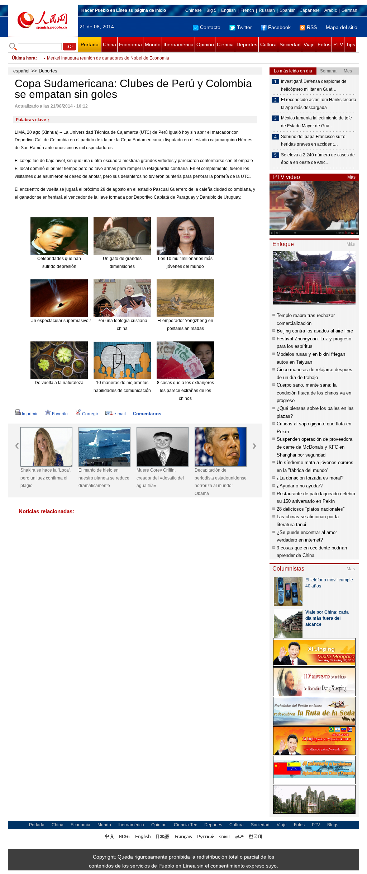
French (247, 10)
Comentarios (147, 413)
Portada (90, 44)
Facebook (279, 27)
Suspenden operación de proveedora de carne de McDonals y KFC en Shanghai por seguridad (314, 446)
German (349, 10)
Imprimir (30, 413)
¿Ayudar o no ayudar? (300, 485)
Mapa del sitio (341, 27)
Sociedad (290, 44)
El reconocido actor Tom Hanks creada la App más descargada (318, 103)
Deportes (247, 44)
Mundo (153, 44)
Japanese (310, 10)
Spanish (288, 10)
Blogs (332, 824)
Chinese (193, 10)
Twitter (244, 27)
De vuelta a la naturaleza (59, 382)
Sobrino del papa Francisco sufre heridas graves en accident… (313, 140)
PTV (338, 44)
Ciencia (225, 44)
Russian (267, 10)
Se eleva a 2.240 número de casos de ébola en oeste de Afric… (318, 158)
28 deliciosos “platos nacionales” (310, 509)
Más (351, 177)
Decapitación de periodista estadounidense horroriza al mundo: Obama (221, 482)
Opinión (205, 44)
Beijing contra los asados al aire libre (315, 331)
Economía (130, 44)
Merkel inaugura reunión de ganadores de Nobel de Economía (108, 58)
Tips (350, 44)
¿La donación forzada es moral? (310, 478)
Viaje (309, 44)
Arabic (330, 10)
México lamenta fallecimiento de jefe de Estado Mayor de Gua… (316, 121)
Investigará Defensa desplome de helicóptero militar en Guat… (314, 85)
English (228, 10)
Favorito (60, 413)
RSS (312, 27)
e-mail (120, 413)
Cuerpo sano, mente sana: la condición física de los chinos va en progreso (314, 392)
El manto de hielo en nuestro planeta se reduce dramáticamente (103, 478)
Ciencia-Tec (185, 824)
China (109, 44)
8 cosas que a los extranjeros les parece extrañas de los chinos (185, 390)
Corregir (90, 413)
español (21, 71)
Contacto (210, 27)
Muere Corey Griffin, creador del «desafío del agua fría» (160, 478)
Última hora (23, 58)
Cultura (268, 44)
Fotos (324, 44)
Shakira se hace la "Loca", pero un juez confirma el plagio (45, 478)
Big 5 (211, 10)
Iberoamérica (178, 44)
